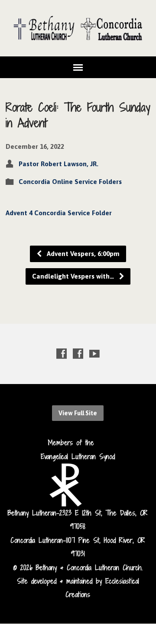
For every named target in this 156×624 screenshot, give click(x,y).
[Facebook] (61, 353)
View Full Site (77, 413)
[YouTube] (94, 353)
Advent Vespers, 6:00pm (82, 253)
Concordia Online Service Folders (70, 181)
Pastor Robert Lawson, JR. (58, 163)
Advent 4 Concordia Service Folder (59, 213)
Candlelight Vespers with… (74, 276)
